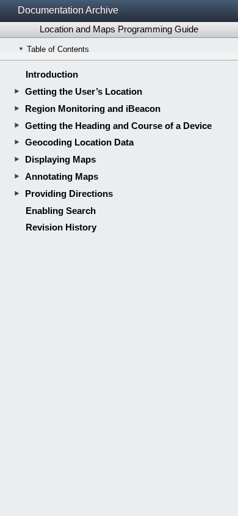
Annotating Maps (61, 176)
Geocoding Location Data (79, 142)
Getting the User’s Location (83, 91)
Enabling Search (61, 210)
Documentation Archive (68, 10)
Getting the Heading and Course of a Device (118, 125)
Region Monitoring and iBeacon (92, 108)
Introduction (52, 74)
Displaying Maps (60, 159)
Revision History (61, 227)
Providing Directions (69, 193)
